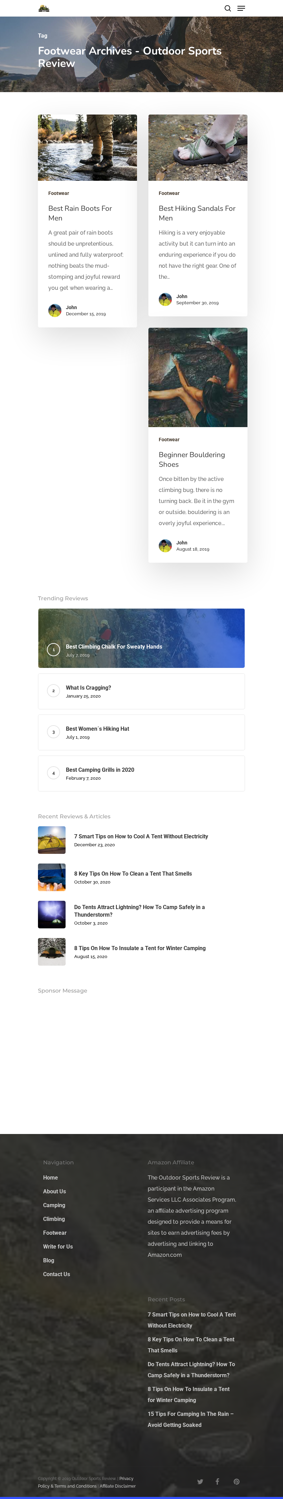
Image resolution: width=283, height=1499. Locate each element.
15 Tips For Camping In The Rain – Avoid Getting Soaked (191, 1419)
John (71, 307)
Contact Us (56, 1274)
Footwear (58, 193)
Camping (54, 1205)
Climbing (54, 1219)
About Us (54, 1191)
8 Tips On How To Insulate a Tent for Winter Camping (189, 1394)
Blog (48, 1260)
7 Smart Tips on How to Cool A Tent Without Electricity (192, 1320)
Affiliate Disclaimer (118, 1486)
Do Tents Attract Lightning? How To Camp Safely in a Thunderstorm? (191, 1370)
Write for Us (58, 1246)
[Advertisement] (90, 637)
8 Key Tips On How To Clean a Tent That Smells (191, 1345)
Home (50, 1177)
